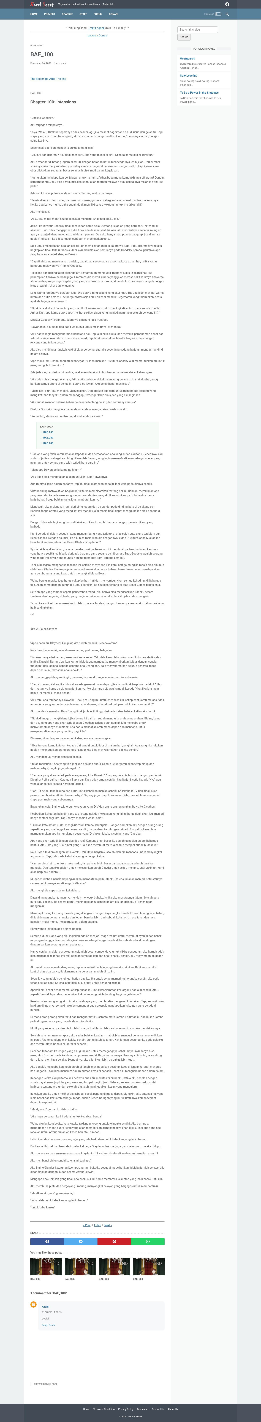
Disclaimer (142, 1409)
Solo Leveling (188, 75)
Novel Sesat (135, 1416)
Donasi (113, 14)
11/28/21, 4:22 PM (52, 1312)
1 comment (60, 63)
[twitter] (80, 1241)
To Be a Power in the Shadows (199, 92)
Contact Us (158, 1409)
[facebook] (227, 4)
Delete (52, 1325)
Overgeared (187, 58)
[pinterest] (114, 1241)
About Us (173, 1409)
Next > (108, 1225)
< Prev (87, 1225)
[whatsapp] (148, 1241)
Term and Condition (104, 1409)
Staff (83, 14)
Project (49, 14)
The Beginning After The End (48, 78)
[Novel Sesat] (44, 4)
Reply (44, 1325)
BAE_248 (48, 443)
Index (97, 1225)
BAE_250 (48, 432)
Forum (98, 14)
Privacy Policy (126, 1409)
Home (33, 14)
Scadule (67, 14)
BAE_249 (48, 437)
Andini (45, 1306)
